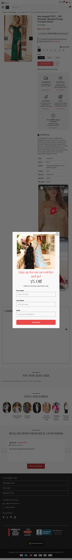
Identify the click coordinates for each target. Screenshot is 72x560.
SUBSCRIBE (36, 322)
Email (18, 310)
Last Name (20, 300)
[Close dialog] (57, 234)
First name (20, 290)
